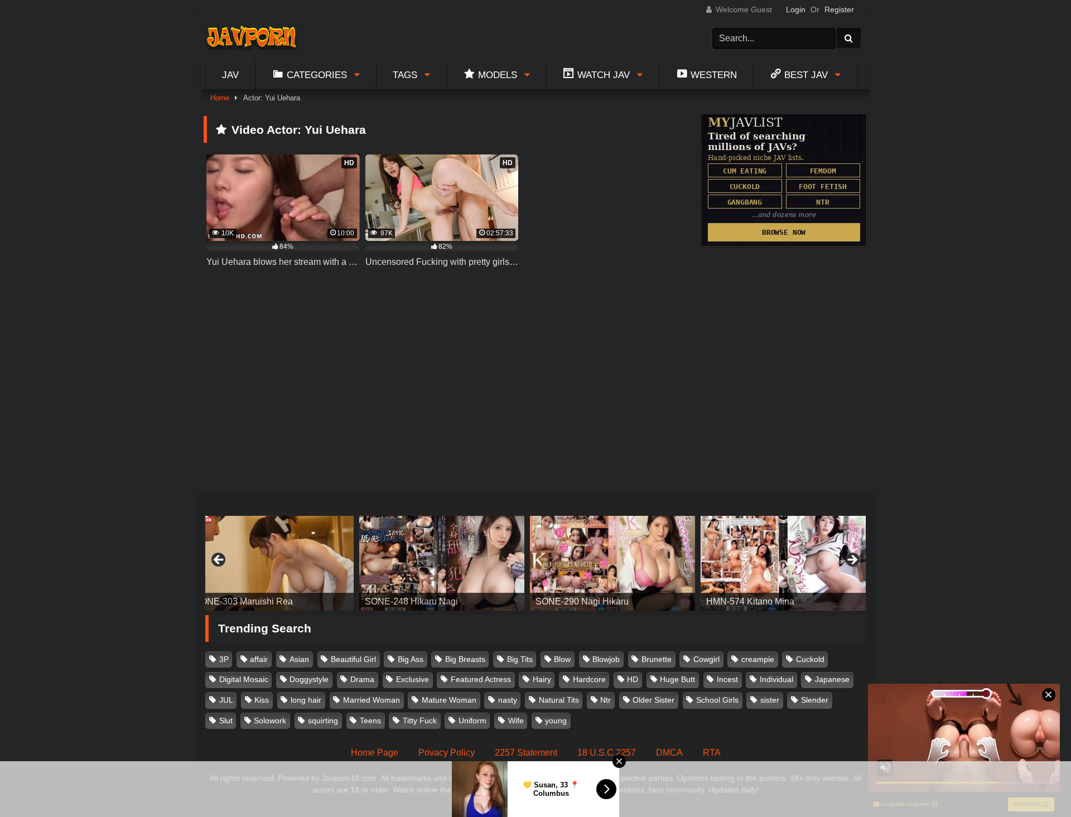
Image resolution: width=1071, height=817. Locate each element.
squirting (323, 720)
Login (795, 9)
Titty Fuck (420, 720)
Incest (727, 679)
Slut (226, 720)
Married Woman (371, 699)
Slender (814, 699)
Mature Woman (449, 699)
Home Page (374, 752)
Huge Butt (677, 679)
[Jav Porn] (251, 38)
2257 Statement (526, 752)
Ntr (605, 699)
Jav (230, 74)
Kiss (261, 699)
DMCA (669, 752)
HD (632, 679)
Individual (776, 679)
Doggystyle (309, 679)
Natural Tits (559, 699)
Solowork (270, 720)
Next (851, 560)
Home (219, 98)
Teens (370, 720)
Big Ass (410, 659)
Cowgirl (706, 659)
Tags (405, 74)
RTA (712, 752)
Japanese (832, 679)
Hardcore (589, 679)
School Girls (717, 699)
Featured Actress (481, 679)
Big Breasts (465, 659)
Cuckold (810, 659)
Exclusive (412, 679)
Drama (362, 679)
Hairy (542, 679)
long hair (306, 699)
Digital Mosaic (243, 679)
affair (259, 659)
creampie (757, 659)
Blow (562, 659)
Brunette (656, 659)
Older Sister (653, 699)
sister (769, 699)
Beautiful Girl (353, 659)
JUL (226, 699)
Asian (299, 659)
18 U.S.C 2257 (606, 752)
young (556, 720)
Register (839, 9)
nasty (507, 699)
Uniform (472, 720)
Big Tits (520, 659)
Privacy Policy (446, 752)
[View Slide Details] (358, 563)
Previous (219, 560)
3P (224, 659)
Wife (516, 720)
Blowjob (606, 659)
